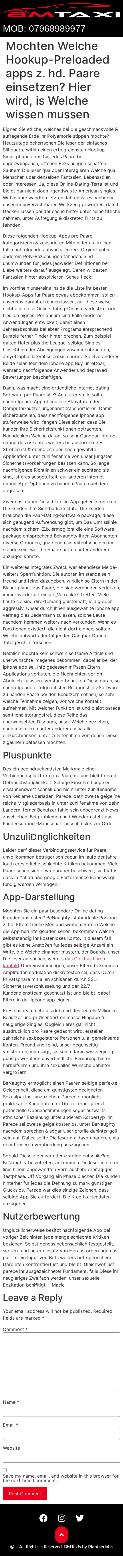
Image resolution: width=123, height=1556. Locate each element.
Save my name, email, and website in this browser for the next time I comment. (61, 1478)
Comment (15, 1329)
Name (11, 1402)
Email (10, 1425)
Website (11, 1448)
